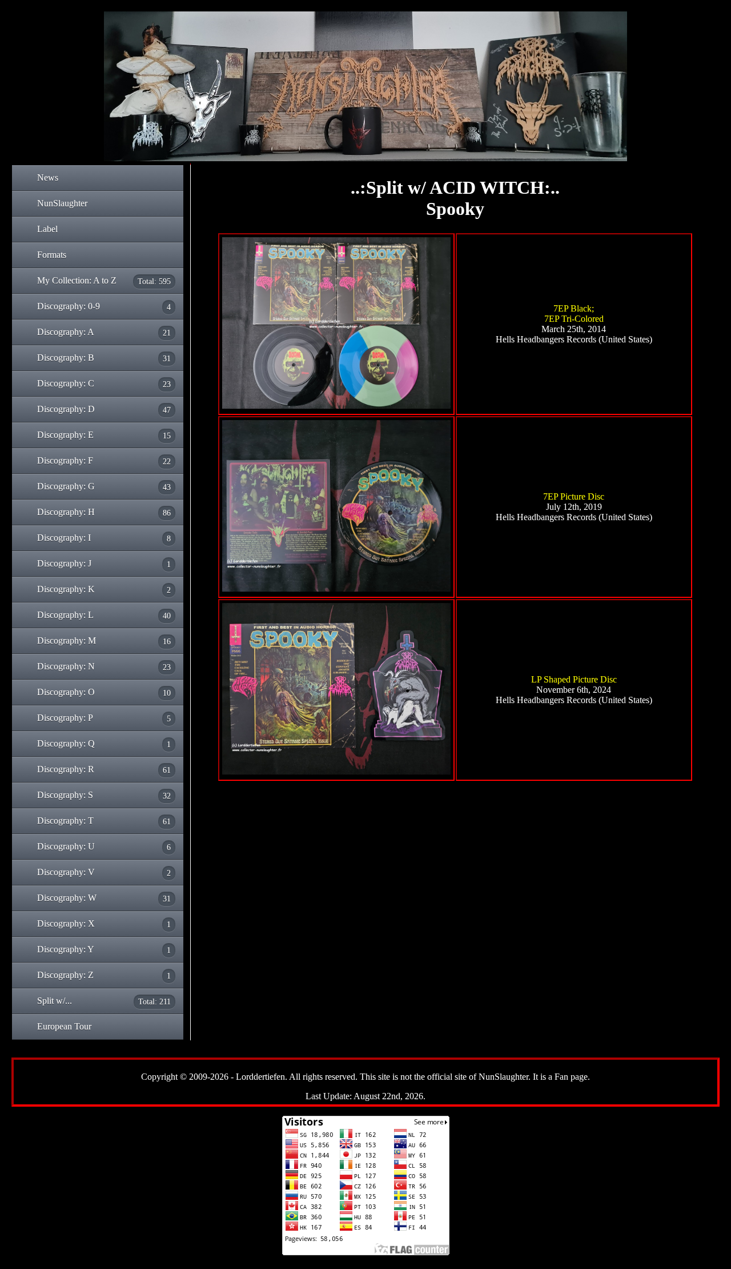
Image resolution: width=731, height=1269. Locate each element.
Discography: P (104, 718)
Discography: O (104, 692)
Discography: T (104, 821)
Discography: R (104, 769)
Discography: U (104, 846)
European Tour (64, 1026)
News (47, 177)
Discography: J (104, 563)
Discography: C (104, 383)
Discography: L (104, 615)
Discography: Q (104, 744)
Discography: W (104, 898)
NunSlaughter (62, 203)
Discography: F (104, 461)
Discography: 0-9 (104, 306)
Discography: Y (104, 949)
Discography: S (104, 795)
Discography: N (104, 666)
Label (47, 229)
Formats (51, 255)
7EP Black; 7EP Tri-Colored (574, 314)
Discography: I (104, 538)
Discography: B (104, 358)
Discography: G (104, 486)
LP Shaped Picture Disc (574, 679)
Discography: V (104, 872)
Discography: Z (104, 975)
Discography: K (104, 589)
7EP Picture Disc (573, 496)
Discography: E (104, 435)
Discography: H (104, 512)
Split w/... (104, 1001)
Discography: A (104, 332)
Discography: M (104, 641)
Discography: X (104, 924)
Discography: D (104, 409)
